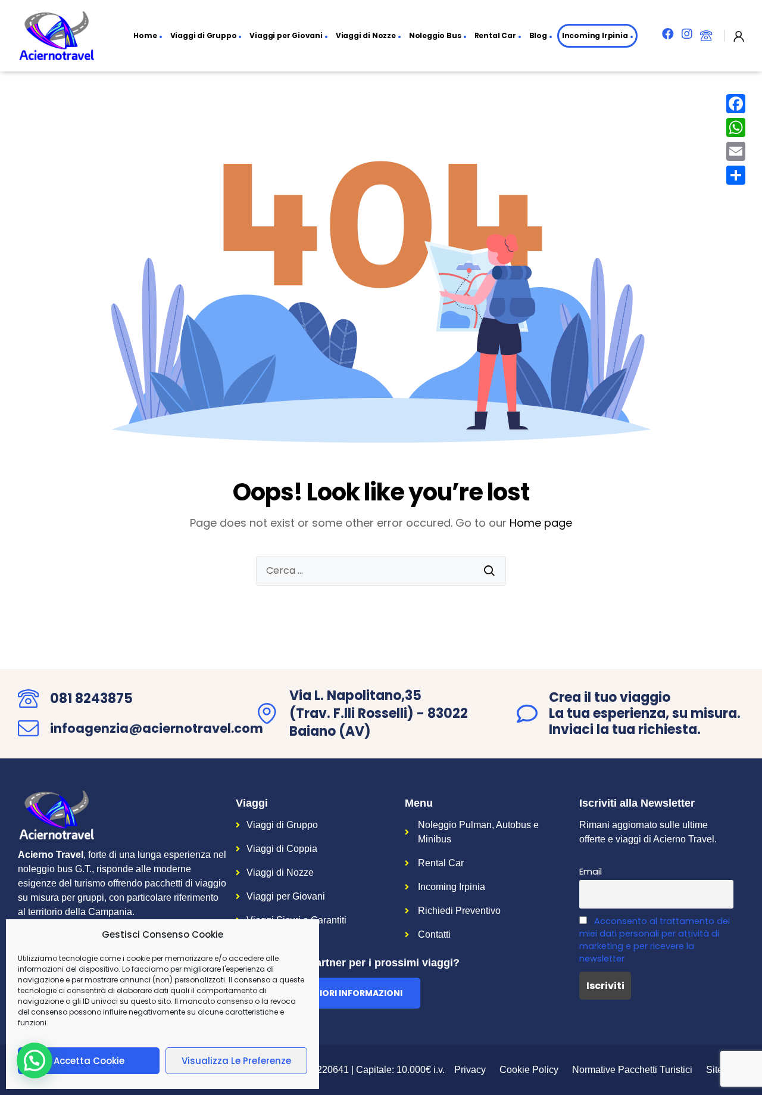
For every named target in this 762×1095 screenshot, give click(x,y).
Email (590, 872)
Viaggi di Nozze (366, 35)
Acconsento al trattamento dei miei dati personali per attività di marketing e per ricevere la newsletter (654, 940)
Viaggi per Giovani (285, 35)
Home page (541, 522)
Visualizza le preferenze (236, 1060)
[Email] (736, 151)
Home (145, 35)
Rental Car (495, 35)
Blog (538, 35)
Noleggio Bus (435, 35)
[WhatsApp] (736, 127)
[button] (328, 993)
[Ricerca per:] (381, 571)
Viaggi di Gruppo (203, 35)
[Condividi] (736, 175)
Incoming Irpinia (595, 35)
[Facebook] (736, 104)
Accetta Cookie (89, 1060)
